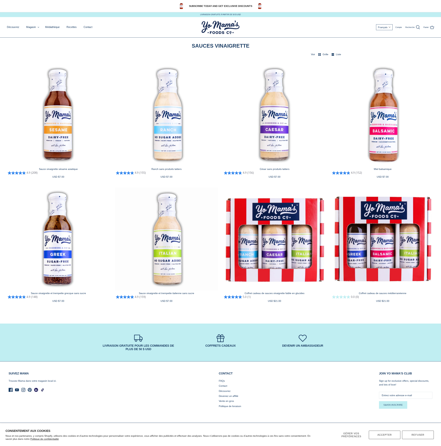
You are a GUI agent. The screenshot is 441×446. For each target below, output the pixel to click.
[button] (384, 27)
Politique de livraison (230, 406)
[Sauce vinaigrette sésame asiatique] (58, 114)
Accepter (384, 434)
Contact (88, 27)
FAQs (222, 380)
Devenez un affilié (228, 396)
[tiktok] (42, 390)
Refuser (418, 434)
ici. (55, 380)
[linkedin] (36, 390)
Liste (338, 54)
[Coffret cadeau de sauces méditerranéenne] (382, 238)
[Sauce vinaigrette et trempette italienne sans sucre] (166, 238)
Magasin (31, 27)
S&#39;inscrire (393, 405)
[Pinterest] (30, 390)
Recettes (71, 27)
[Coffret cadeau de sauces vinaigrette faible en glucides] (274, 238)
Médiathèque (52, 27)
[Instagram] (23, 390)
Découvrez (13, 27)
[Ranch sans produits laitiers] (166, 114)
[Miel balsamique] (382, 114)
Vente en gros (226, 401)
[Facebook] (11, 390)
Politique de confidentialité (44, 439)
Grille (326, 54)
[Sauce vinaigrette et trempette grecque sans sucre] (58, 238)
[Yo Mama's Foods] (220, 27)
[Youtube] (17, 390)
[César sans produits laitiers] (274, 114)
